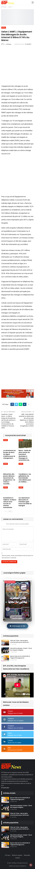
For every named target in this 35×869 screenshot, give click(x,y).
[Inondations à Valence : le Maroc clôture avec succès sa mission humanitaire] (9, 491)
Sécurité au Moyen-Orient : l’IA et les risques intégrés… (21, 649)
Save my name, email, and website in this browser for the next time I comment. (17, 556)
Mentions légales (17, 855)
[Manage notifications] (30, 865)
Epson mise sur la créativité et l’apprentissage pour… (20, 657)
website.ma (23, 866)
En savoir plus (5, 787)
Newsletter (27, 855)
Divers (3, 27)
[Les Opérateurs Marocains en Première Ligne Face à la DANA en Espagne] (25, 491)
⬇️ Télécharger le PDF (17, 626)
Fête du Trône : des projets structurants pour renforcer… (20, 641)
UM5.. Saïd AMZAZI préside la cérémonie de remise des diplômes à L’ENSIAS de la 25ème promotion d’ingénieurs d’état (26, 420)
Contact (17, 858)
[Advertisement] (17, 66)
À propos (7, 855)
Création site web (13, 866)
